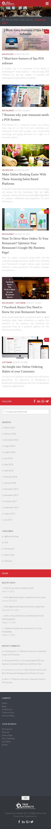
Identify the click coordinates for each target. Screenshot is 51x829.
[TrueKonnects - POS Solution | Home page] (10, 3)
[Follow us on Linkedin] (38, 401)
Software (21, 303)
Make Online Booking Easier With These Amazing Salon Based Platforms (24, 179)
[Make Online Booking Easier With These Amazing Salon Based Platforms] (25, 155)
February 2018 (10, 477)
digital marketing (11, 536)
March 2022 (9, 427)
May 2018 (8, 464)
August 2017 (9, 513)
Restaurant (8, 110)
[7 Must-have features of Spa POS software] (25, 39)
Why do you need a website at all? (18, 588)
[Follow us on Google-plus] (43, 401)
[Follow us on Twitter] (47, 401)
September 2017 (11, 507)
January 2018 (10, 483)
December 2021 (11, 440)
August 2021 (9, 446)
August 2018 (9, 452)
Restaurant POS (11, 660)
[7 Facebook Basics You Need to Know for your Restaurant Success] (25, 288)
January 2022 (10, 433)
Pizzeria (5, 732)
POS (6, 542)
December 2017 (11, 489)
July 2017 (8, 520)
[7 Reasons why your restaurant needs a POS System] (25, 96)
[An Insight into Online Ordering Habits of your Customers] (25, 347)
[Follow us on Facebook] (34, 401)
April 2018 (8, 470)
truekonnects (10, 651)
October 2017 (10, 501)
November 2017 (11, 495)
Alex (6, 679)
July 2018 (8, 458)
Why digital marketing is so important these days (25, 597)
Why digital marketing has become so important (24, 606)
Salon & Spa (7, 54)
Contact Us (7, 709)
